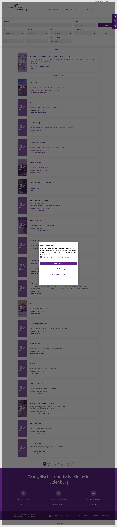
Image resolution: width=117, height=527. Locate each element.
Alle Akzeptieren (58, 263)
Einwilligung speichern (58, 274)
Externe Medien (65, 257)
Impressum (55, 281)
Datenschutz (62, 281)
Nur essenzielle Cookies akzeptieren (58, 269)
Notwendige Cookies (47, 257)
